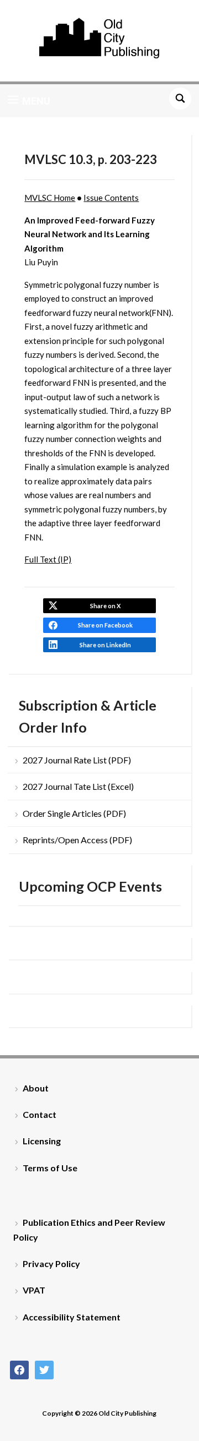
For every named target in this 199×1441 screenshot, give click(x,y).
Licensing (42, 1141)
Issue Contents (111, 198)
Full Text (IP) (47, 559)
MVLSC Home (49, 198)
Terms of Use (50, 1167)
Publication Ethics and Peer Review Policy (89, 1229)
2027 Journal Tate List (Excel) (78, 786)
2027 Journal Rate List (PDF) (77, 760)
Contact (39, 1114)
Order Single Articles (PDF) (74, 813)
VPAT (34, 1290)
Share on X (105, 605)
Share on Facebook (105, 625)
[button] (29, 100)
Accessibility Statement (72, 1317)
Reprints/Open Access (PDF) (77, 839)
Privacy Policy (51, 1263)
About (36, 1088)
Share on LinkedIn (105, 644)
